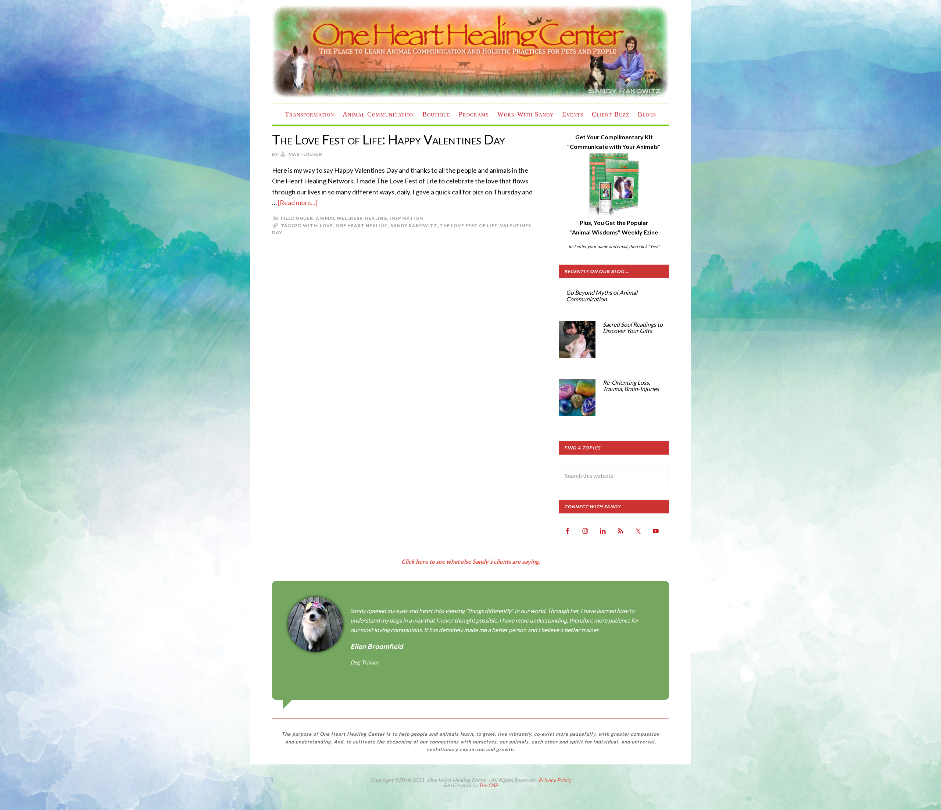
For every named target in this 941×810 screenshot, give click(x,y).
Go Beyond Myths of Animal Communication (601, 295)
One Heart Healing (362, 225)
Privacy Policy (555, 780)
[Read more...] (298, 202)
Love (326, 225)
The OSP (488, 785)
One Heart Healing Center (470, 51)
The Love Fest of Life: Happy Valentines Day (388, 139)
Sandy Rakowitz (413, 225)
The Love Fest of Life (468, 225)
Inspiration (406, 218)
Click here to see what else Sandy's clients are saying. (470, 561)
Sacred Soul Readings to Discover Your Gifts (633, 327)
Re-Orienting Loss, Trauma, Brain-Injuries (631, 386)
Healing (376, 218)
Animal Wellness (339, 218)
